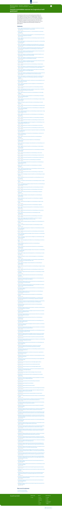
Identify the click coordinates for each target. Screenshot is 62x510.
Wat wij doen (21, 5)
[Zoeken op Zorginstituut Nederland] (51, 6)
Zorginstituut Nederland (14, 5)
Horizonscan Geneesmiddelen (23, 6)
